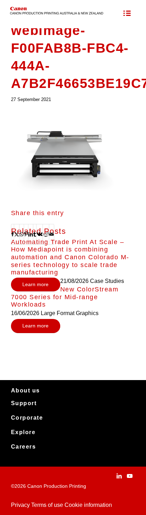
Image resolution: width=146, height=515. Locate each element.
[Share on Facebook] (12, 234)
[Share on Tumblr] (34, 234)
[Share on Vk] (39, 234)
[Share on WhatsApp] (21, 234)
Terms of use (47, 505)
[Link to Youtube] (129, 475)
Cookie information (88, 505)
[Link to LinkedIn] (119, 475)
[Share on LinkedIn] (30, 234)
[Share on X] (16, 234)
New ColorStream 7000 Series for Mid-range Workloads (65, 297)
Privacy (20, 505)
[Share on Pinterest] (26, 234)
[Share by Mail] (51, 234)
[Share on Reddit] (46, 234)
